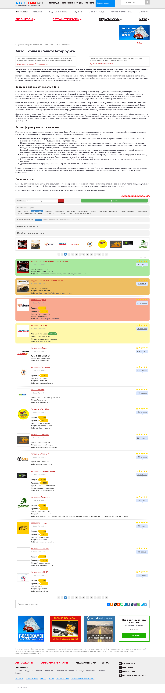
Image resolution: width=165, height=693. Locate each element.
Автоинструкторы (66, 19)
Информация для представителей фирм (136, 195)
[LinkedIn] (125, 604)
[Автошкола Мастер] (62, 244)
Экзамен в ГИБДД (96, 12)
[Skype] (142, 604)
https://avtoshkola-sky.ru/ (45, 341)
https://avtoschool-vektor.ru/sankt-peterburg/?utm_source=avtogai (61, 274)
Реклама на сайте (62, 678)
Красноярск (113, 211)
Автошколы (38, 12)
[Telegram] (145, 604)
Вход (139, 42)
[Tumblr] (128, 604)
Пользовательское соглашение (82, 678)
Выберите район (26, 226)
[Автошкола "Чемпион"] (116, 244)
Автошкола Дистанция (40, 497)
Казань (93, 211)
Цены (81, 3)
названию (75, 220)
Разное (18, 673)
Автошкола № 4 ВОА (40, 409)
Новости (43, 678)
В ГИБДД (80, 671)
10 (99, 254)
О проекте (89, 3)
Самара (48, 213)
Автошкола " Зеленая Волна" (43, 471)
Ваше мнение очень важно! (103, 63)
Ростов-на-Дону (30, 213)
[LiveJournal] (132, 604)
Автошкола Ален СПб (40, 454)
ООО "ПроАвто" (37, 390)
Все (19, 211)
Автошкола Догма (38, 300)
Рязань (40, 213)
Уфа (54, 213)
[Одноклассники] (111, 604)
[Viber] (135, 604)
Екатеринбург (83, 211)
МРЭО (143, 19)
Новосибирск (142, 211)
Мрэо (105, 662)
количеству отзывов (50, 220)
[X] (115, 604)
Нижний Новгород (127, 211)
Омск (20, 213)
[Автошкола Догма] (49, 244)
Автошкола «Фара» (39, 348)
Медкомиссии (109, 19)
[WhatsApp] (138, 604)
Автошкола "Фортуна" (40, 549)
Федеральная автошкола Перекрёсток (47, 280)
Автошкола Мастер (39, 325)
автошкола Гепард (39, 523)
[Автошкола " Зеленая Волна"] (129, 244)
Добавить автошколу (27, 64)
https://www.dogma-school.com (47, 319)
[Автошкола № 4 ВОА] (103, 244)
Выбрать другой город (83, 213)
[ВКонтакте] (108, 604)
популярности (65, 220)
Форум (51, 678)
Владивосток (60, 211)
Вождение (28, 671)
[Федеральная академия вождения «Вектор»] (22, 244)
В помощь (101, 671)
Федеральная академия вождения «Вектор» (49, 261)
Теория (18, 671)
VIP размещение (41, 64)
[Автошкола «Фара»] (75, 244)
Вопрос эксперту (70, 3)
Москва (26, 211)
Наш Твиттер (128, 667)
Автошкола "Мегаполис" (41, 367)
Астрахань (48, 211)
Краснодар (103, 211)
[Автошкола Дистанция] (143, 244)
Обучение (78, 12)
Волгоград (71, 211)
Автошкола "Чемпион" (40, 435)
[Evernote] (121, 604)
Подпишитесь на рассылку (134, 675)
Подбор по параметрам (30, 233)
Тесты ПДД (54, 3)
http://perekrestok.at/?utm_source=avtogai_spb (54, 293)
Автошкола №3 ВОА (39, 572)
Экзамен (38, 671)
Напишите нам (129, 671)
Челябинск (63, 213)
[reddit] (118, 604)
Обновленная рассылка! (134, 625)
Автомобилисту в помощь (121, 12)
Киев (70, 213)
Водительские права (58, 12)
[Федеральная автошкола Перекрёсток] (35, 244)
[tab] (26, 226)
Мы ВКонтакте (128, 663)
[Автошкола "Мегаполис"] (89, 244)
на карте (115, 201)
